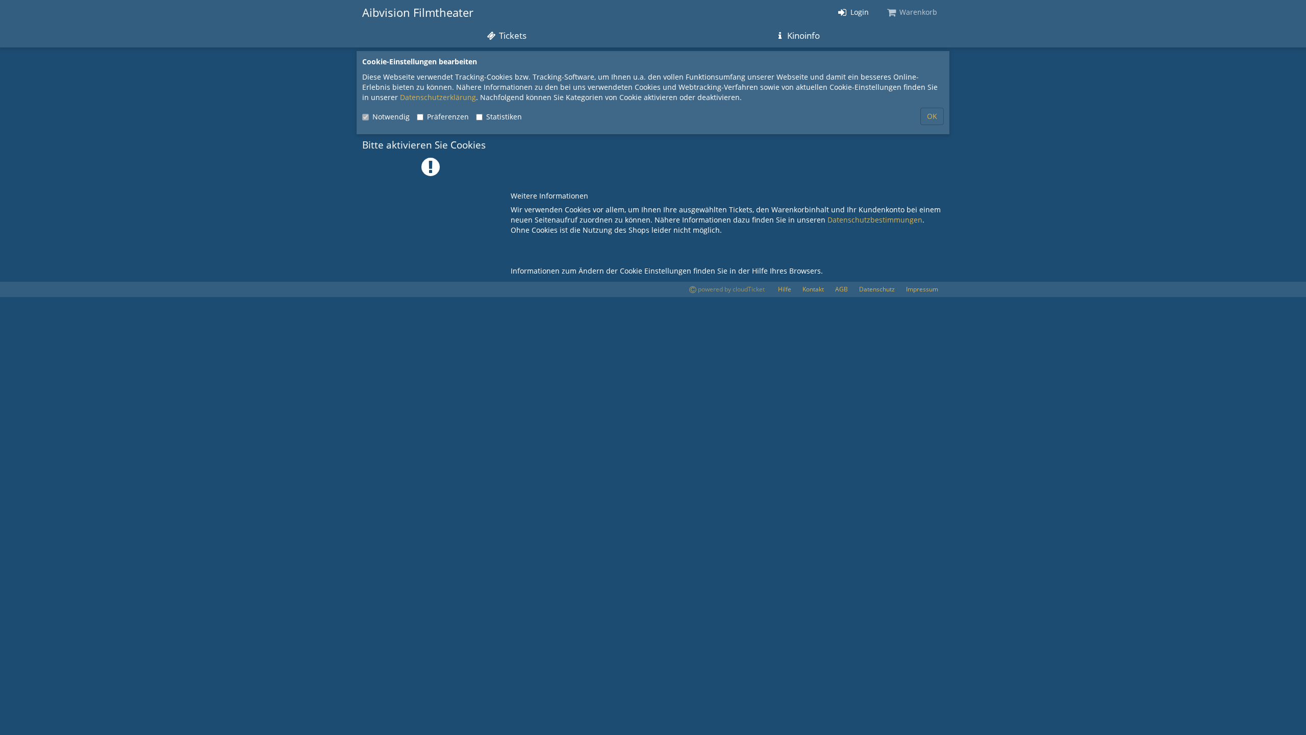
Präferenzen (448, 116)
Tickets (511, 35)
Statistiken (504, 116)
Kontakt (813, 289)
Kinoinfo (802, 35)
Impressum (922, 289)
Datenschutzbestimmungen (874, 220)
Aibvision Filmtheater (417, 12)
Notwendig (391, 116)
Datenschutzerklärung (438, 97)
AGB (841, 289)
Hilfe (784, 289)
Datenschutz (877, 289)
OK (932, 116)
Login (858, 12)
